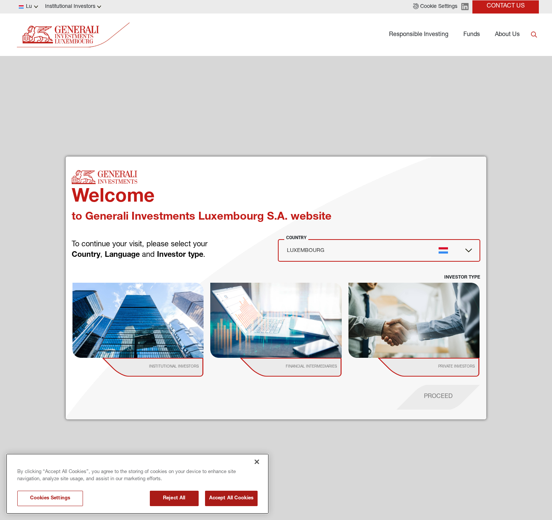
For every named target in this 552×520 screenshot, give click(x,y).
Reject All (174, 498)
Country (296, 237)
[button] (435, 7)
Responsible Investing (418, 35)
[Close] (257, 462)
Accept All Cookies (231, 498)
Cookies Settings (50, 498)
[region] (137, 484)
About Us (507, 35)
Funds (471, 35)
